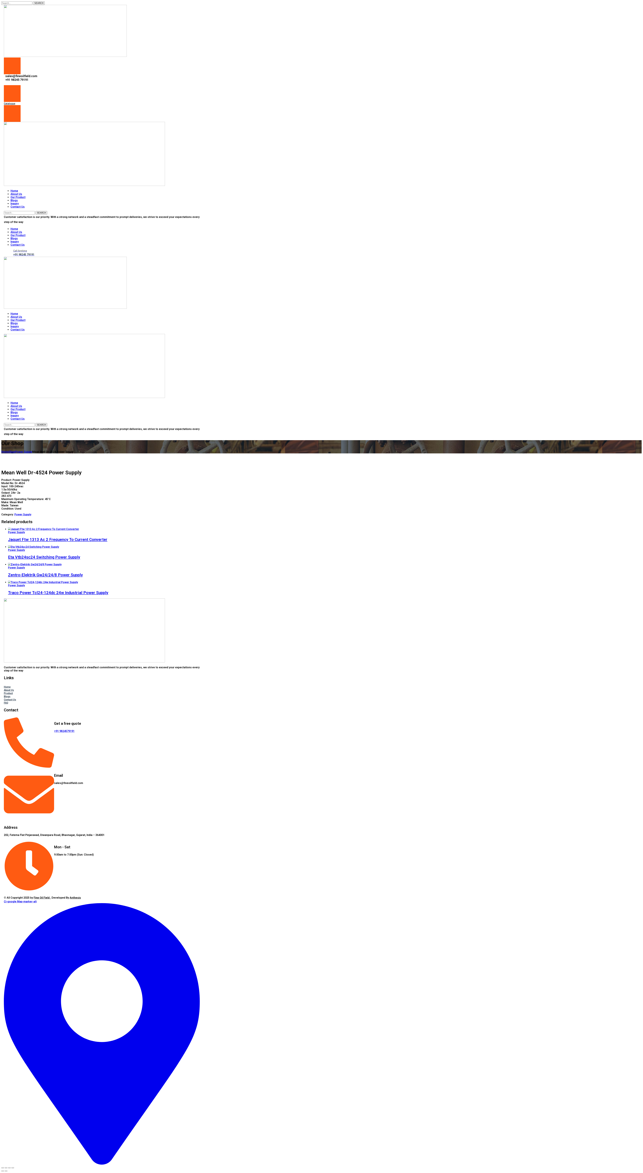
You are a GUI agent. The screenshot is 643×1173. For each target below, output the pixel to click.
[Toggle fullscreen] (6, 1167)
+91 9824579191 (64, 731)
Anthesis (75, 897)
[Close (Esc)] (12, 1167)
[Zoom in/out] (2, 1167)
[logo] (65, 55)
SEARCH (38, 3)
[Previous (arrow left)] (2, 1170)
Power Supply (23, 451)
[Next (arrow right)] (6, 1170)
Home (5, 451)
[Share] (9, 1167)
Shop (12, 451)
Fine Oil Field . (42, 897)
